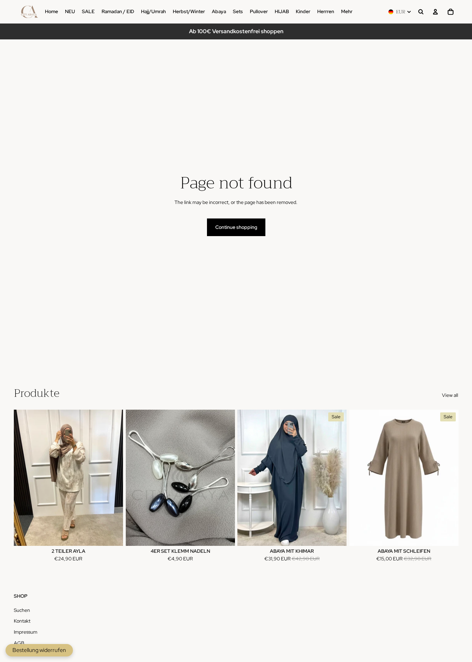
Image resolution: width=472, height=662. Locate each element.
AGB (19, 643)
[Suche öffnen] (420, 11)
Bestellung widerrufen (39, 650)
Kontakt (22, 621)
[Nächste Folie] (336, 477)
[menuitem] (347, 12)
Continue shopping (236, 227)
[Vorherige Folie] (247, 477)
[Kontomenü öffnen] (435, 11)
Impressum (25, 632)
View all (450, 395)
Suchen (22, 610)
